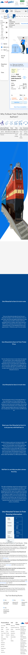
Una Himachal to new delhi (6, 601)
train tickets (8, 565)
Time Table (24, 77)
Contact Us (13, 627)
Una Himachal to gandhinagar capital (6, 610)
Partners (13, 631)
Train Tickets (16, 2)
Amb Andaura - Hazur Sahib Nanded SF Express (16, 77)
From (3, 9)
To (10, 9)
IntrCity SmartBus (22, 2)
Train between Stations (3, 642)
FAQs (12, 629)
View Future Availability (20, 107)
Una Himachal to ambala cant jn (24, 602)
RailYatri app (5, 558)
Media (12, 640)
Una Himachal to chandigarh (15, 601)
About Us (13, 625)
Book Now (17, 102)
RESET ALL (10, 17)
